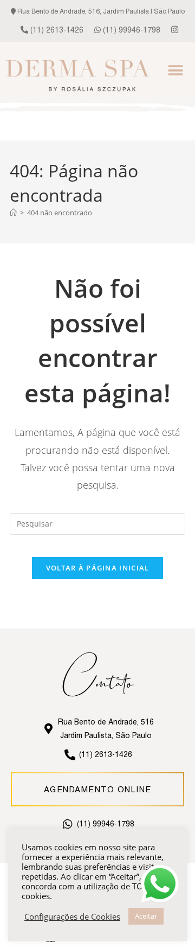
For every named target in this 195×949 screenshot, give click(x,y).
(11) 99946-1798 (130, 29)
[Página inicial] (13, 212)
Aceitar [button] (146, 916)
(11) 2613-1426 (55, 29)
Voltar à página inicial (98, 568)
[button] (176, 70)
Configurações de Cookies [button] (72, 916)
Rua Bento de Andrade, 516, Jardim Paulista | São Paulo (100, 11)
